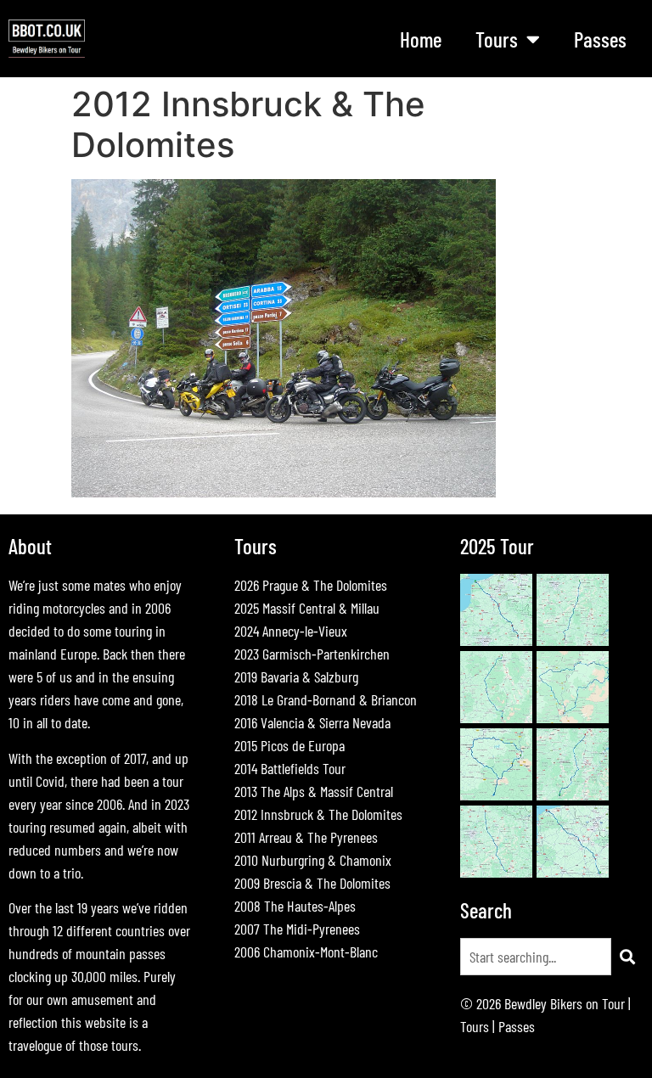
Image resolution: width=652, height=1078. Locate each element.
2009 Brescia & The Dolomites (312, 882)
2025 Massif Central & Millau (306, 607)
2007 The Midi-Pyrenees (297, 928)
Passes (600, 39)
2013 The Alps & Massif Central (313, 791)
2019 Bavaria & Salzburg (296, 676)
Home (420, 39)
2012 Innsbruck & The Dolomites (318, 814)
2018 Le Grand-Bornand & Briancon (325, 699)
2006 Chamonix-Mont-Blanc (306, 951)
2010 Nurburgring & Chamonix (312, 860)
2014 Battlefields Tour (290, 768)
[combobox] (535, 956)
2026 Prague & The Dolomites (310, 584)
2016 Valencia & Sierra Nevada (312, 722)
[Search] (627, 956)
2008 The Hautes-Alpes (295, 905)
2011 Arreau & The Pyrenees (306, 837)
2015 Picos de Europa (289, 745)
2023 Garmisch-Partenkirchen (312, 653)
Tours (474, 1026)
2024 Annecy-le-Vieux (290, 630)
